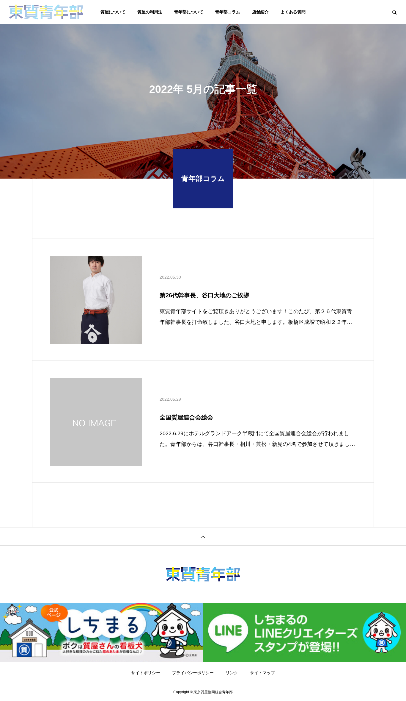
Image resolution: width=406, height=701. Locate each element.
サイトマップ (262, 672)
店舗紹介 (260, 12)
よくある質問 (293, 12)
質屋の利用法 (149, 12)
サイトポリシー (145, 672)
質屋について (112, 12)
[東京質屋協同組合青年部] (46, 12)
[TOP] (203, 536)
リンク (232, 672)
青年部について (188, 12)
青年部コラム (227, 12)
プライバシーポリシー (193, 672)
